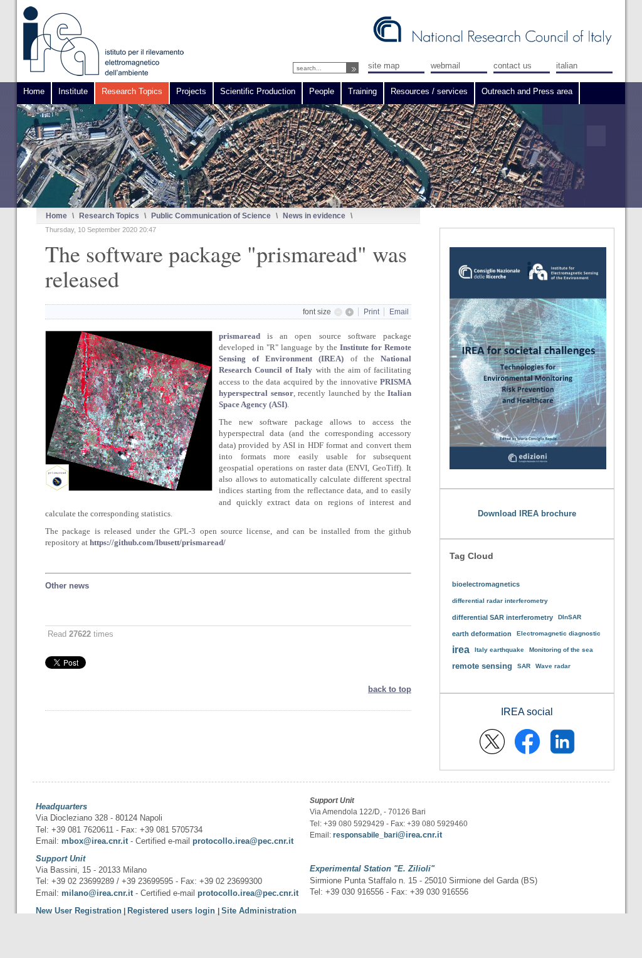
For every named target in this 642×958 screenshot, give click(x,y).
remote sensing (482, 666)
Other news (67, 585)
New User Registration (79, 910)
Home (56, 215)
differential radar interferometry (500, 600)
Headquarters (61, 806)
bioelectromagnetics (486, 584)
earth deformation (482, 633)
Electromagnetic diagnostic (559, 633)
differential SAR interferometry (502, 617)
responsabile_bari (365, 835)
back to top (389, 689)
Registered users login (172, 910)
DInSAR (569, 617)
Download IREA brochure (527, 513)
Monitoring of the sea (561, 649)
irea (461, 649)
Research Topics (109, 215)
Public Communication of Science (211, 215)
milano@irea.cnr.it (97, 893)
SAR (523, 666)
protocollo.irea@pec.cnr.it (242, 841)
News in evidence (314, 215)
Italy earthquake (499, 649)
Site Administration (259, 910)
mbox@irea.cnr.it (94, 841)
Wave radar (553, 666)
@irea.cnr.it (419, 834)
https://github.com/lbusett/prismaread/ (158, 542)
